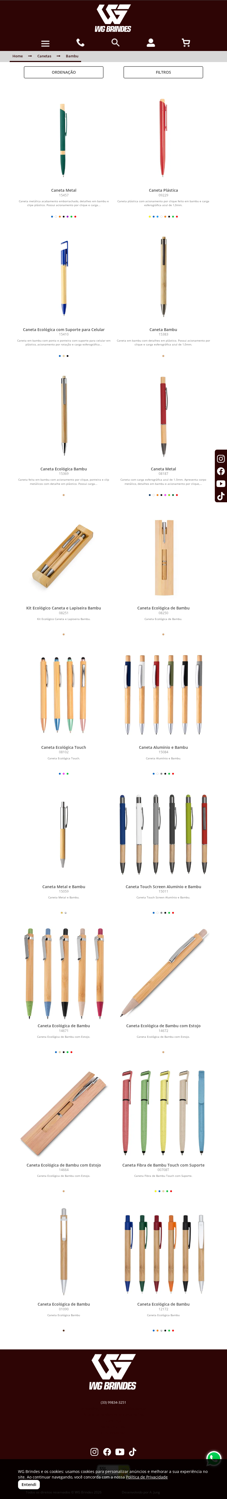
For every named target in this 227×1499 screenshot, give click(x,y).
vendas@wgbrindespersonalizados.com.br (113, 1408)
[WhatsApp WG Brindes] (213, 1458)
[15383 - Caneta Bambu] (163, 277)
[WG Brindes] (113, 18)
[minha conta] (151, 43)
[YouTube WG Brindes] (119, 1452)
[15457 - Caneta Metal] (64, 138)
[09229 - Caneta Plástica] (163, 138)
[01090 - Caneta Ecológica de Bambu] (64, 1252)
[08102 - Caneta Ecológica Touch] (64, 695)
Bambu (72, 55)
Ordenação (64, 72)
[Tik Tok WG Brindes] (132, 1452)
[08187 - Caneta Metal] (163, 417)
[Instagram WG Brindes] (94, 1452)
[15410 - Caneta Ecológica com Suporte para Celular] (64, 277)
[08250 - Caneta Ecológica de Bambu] (163, 556)
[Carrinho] (186, 43)
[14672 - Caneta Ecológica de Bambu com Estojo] (163, 973)
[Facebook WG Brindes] (107, 1452)
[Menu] (45, 44)
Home (17, 55)
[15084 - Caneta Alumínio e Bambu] (163, 695)
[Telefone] (81, 43)
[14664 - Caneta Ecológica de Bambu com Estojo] (64, 1113)
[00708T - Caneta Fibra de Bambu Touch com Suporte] (163, 1113)
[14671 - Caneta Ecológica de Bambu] (64, 973)
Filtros (163, 72)
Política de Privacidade (147, 1477)
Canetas (44, 55)
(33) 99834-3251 (113, 1402)
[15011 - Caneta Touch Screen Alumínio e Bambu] (163, 834)
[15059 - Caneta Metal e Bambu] (64, 834)
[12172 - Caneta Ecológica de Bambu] (163, 1252)
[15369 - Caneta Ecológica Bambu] (64, 417)
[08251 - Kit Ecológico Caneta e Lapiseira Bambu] (64, 556)
